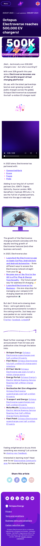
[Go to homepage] (20, 3)
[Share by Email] (31, 480)
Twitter (7, 320)
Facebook (16, 320)
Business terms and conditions (18, 521)
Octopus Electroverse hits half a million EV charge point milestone (21, 363)
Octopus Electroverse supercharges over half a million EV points (20, 355)
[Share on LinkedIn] (24, 480)
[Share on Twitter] (9, 480)
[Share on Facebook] (17, 480)
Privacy (8, 511)
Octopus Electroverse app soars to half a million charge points (20, 372)
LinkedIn (25, 320)
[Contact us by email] (7, 498)
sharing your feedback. (16, 453)
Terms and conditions (14, 516)
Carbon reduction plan (15, 525)
